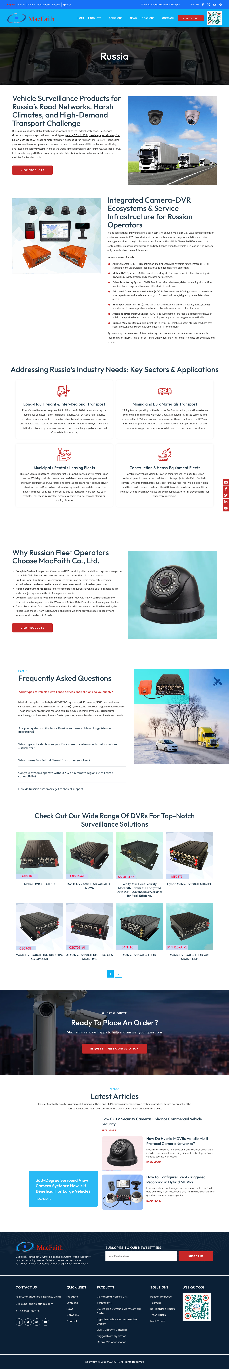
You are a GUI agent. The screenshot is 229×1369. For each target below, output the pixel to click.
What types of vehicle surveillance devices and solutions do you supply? (65, 692)
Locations (147, 18)
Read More (43, 1199)
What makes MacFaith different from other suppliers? (54, 760)
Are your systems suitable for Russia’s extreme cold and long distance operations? (64, 730)
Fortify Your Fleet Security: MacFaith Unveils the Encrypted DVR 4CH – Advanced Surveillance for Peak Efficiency (140, 890)
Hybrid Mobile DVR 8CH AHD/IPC (189, 884)
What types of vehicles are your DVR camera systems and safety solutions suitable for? (67, 746)
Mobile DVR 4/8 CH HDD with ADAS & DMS (190, 957)
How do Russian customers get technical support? (51, 789)
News (133, 18)
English (11, 4)
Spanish (67, 4)
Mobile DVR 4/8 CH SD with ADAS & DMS (89, 886)
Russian (56, 4)
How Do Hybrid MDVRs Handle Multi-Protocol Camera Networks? (178, 1141)
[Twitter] (226, 495)
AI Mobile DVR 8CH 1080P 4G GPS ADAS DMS (89, 957)
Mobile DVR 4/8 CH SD (39, 884)
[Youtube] (226, 508)
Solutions (115, 18)
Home (80, 18)
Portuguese (43, 4)
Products (94, 18)
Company (168, 18)
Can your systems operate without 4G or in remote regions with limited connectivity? (65, 774)
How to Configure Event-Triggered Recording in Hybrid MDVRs (176, 1179)
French (31, 4)
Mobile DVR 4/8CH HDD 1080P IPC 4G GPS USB (39, 957)
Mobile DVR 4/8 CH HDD (139, 955)
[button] (72, 692)
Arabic (21, 4)
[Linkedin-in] (226, 502)
